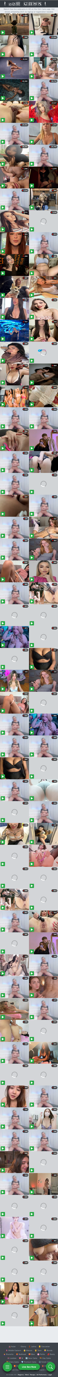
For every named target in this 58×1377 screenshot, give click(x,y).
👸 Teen (38, 1350)
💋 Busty (51, 1354)
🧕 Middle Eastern (13, 1350)
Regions (21, 1375)
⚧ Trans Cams (12, 1362)
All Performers (42, 1375)
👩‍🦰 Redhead (21, 1354)
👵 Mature (27, 1350)
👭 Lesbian (11, 1358)
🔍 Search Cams (43, 1370)
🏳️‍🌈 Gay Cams (45, 1358)
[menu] (7, 1367)
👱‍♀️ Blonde (48, 1350)
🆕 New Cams (31, 1358)
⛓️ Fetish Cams (45, 1362)
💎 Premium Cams (28, 1362)
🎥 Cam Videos (14, 1370)
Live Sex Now (29, 1366)
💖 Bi (21, 1358)
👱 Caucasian (44, 1346)
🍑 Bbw (31, 1354)
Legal (50, 1375)
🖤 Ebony (22, 1346)
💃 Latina (32, 1346)
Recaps (32, 1375)
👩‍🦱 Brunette (8, 1354)
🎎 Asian (12, 1346)
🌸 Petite (41, 1354)
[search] (50, 1367)
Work (27, 1375)
